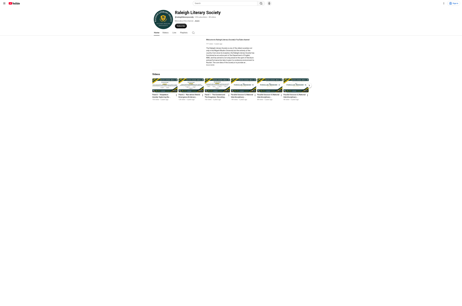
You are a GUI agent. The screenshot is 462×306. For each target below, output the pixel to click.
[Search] (261, 3)
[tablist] (231, 33)
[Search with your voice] (269, 3)
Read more (210, 65)
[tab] (157, 33)
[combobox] (226, 3)
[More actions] (176, 95)
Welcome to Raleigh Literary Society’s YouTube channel (228, 40)
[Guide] (4, 3)
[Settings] (443, 3)
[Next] (309, 85)
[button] (210, 65)
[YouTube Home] (14, 3)
